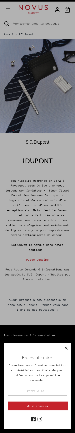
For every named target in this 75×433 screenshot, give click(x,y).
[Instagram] (40, 418)
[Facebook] (33, 418)
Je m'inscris (37, 406)
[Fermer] (66, 348)
